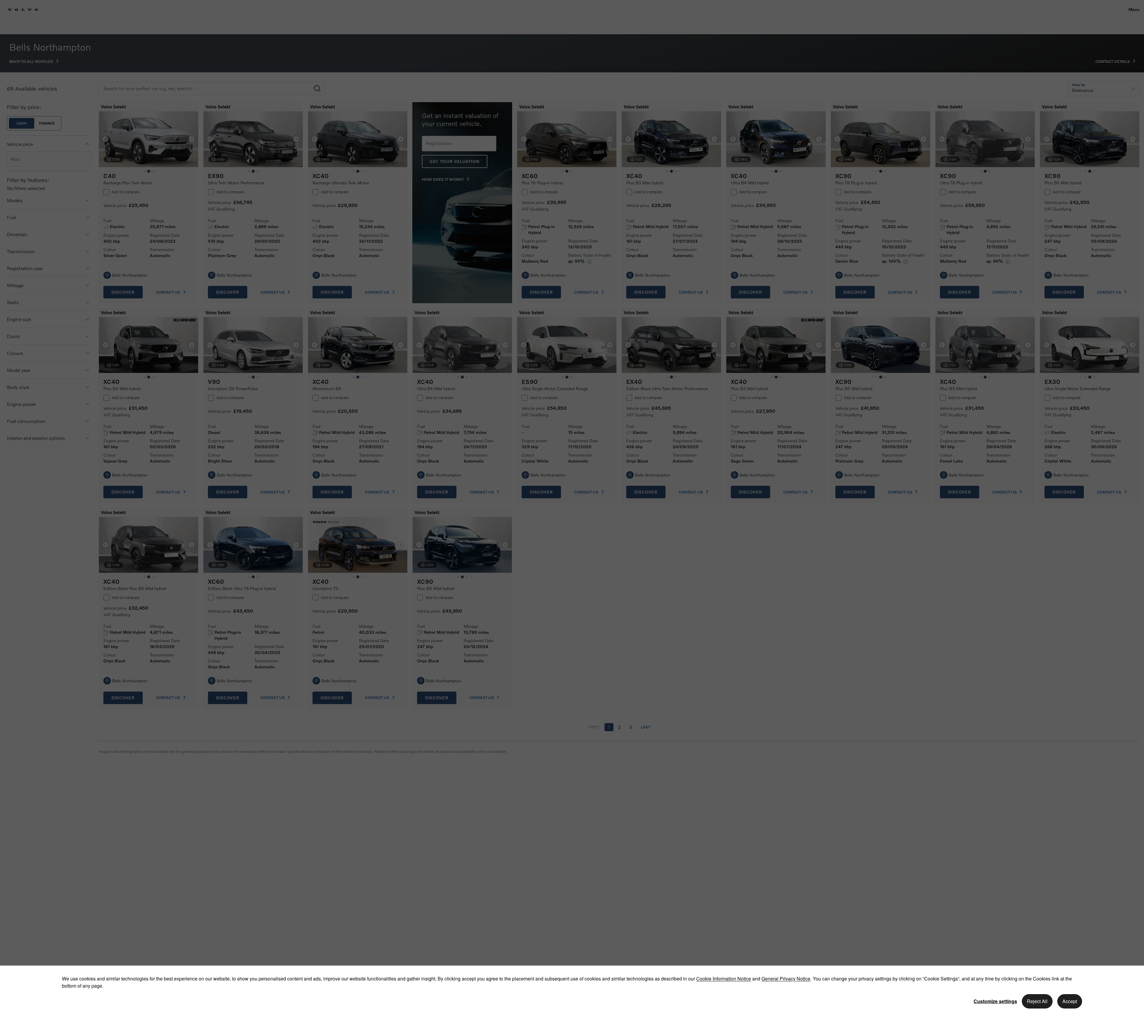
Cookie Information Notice (723, 978)
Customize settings (995, 1001)
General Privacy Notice (785, 978)
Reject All (1037, 1001)
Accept (1069, 1001)
